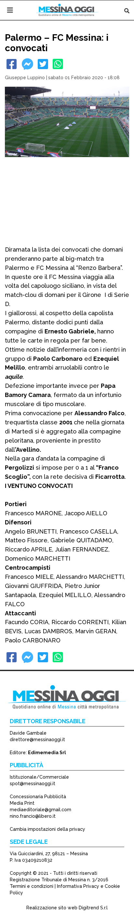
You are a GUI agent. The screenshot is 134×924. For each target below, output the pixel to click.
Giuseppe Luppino (25, 77)
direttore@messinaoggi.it (37, 739)
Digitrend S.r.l (93, 907)
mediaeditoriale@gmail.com (40, 809)
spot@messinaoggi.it (32, 783)
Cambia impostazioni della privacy (47, 829)
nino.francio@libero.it (33, 816)
